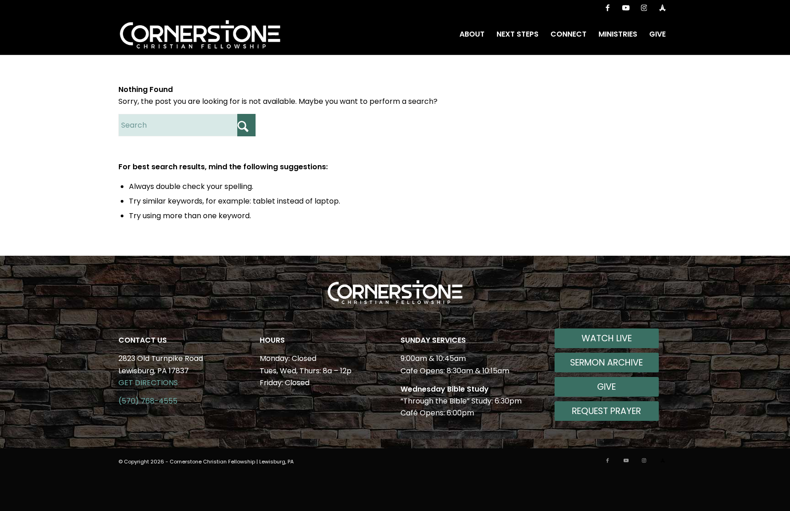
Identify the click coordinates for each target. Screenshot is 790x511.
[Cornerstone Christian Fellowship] (200, 34)
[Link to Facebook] (607, 7)
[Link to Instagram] (644, 7)
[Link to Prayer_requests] (662, 7)
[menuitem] (472, 34)
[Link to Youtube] (625, 7)
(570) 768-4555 (147, 401)
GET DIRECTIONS (148, 382)
